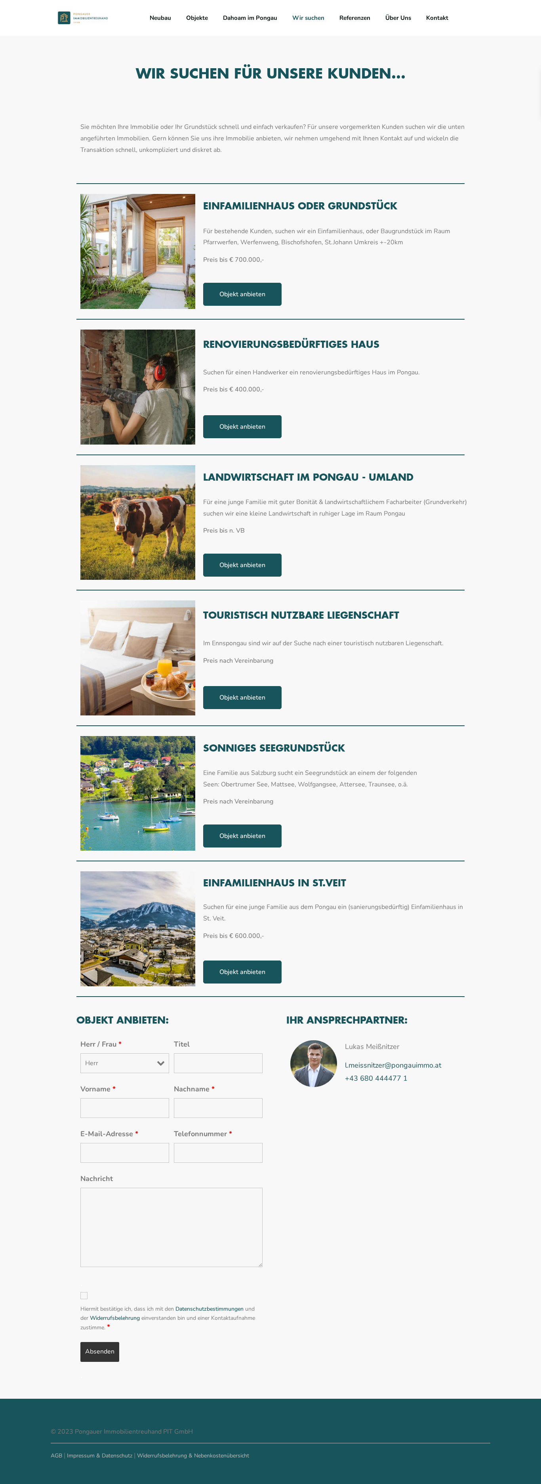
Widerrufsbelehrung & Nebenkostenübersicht (193, 1455)
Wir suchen (308, 18)
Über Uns (398, 18)
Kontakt (437, 18)
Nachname (194, 1089)
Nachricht (96, 1179)
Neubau (160, 18)
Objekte (197, 18)
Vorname (98, 1089)
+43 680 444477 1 (376, 1078)
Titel (182, 1044)
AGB (56, 1455)
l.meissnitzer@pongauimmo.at (393, 1065)
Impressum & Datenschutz (99, 1455)
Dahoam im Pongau (250, 18)
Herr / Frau (101, 1044)
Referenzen (354, 18)
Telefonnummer (203, 1134)
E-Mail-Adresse (109, 1134)
